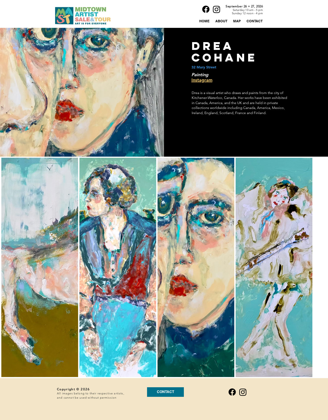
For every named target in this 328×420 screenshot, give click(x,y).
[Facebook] (206, 9)
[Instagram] (216, 9)
